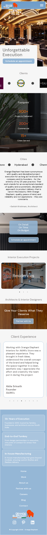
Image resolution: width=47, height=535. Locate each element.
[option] (15, 83)
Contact (23, 506)
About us (23, 483)
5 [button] (25, 401)
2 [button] (23, 292)
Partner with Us (23, 321)
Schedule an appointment (18, 61)
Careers (23, 494)
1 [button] (19, 292)
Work (23, 477)
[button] (41, 5)
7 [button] (33, 401)
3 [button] (27, 292)
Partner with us (23, 489)
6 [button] (29, 401)
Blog (23, 500)
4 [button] (21, 401)
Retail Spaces (23, 275)
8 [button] (37, 401)
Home (23, 471)
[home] (10, 5)
